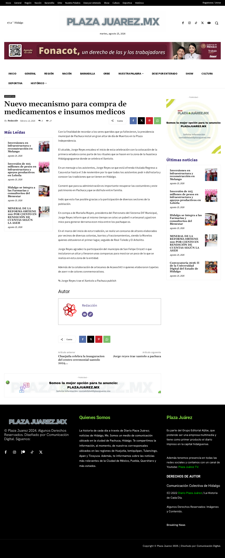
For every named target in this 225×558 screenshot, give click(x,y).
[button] (216, 23)
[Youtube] (209, 23)
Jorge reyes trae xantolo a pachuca (137, 356)
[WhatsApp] (157, 120)
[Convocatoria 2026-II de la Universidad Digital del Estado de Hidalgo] (211, 267)
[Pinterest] (149, 120)
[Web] (90, 314)
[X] (202, 23)
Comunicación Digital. (209, 545)
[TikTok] (196, 23)
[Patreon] (23, 452)
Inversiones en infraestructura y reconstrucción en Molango (20, 147)
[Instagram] (189, 23)
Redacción (13, 120)
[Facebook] (183, 23)
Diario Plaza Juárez (190, 493)
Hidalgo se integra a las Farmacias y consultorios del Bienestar (21, 192)
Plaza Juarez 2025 (167, 545)
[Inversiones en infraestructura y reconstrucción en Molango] (44, 146)
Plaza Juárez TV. (188, 467)
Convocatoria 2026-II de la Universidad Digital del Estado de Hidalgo (184, 267)
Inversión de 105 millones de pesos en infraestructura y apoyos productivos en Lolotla (22, 169)
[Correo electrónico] (84, 314)
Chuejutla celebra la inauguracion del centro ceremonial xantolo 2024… (81, 360)
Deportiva (10, 96)
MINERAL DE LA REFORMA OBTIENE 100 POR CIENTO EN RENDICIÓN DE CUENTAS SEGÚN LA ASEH (22, 216)
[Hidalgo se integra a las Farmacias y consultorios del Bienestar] (44, 191)
